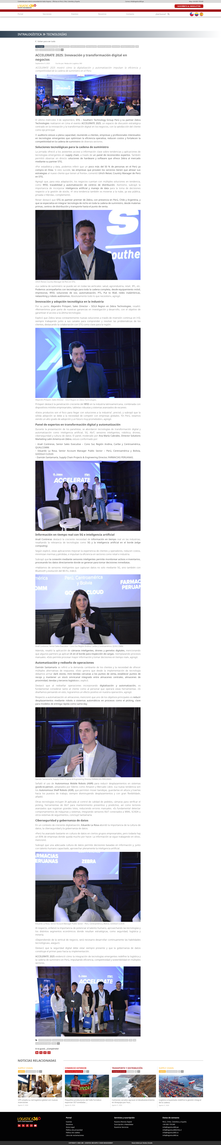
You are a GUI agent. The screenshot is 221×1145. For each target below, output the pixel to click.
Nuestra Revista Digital (123, 1122)
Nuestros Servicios (121, 1127)
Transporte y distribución (127, 1068)
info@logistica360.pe (137, 1)
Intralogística (30, 34)
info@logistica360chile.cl (172, 1130)
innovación (115, 46)
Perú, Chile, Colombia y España (174, 1122)
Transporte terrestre (119, 1071)
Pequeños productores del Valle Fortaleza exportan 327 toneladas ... (85, 1101)
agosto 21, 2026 (117, 1105)
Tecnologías (56, 34)
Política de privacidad (74, 1130)
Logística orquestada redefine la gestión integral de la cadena (180, 1101)
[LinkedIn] (36, 1052)
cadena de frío (30, 1071)
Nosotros (69, 1124)
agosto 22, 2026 (70, 1105)
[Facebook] (45, 1052)
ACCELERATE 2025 (51, 46)
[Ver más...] (37, 1071)
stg (37, 50)
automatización (64, 46)
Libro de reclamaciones (75, 1135)
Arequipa (130, 1071)
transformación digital (47, 50)
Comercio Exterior (75, 1068)
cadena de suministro (78, 46)
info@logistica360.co (170, 1132)
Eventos (69, 1122)
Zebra (58, 50)
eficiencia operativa (104, 46)
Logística (21, 1071)
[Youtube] (35, 1125)
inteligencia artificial (127, 46)
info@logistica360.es (170, 1135)
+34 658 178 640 (198, 1)
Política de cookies (73, 1132)
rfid (137, 46)
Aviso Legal (70, 1127)
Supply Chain (25, 1068)
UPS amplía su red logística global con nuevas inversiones (38, 1101)
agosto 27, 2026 (23, 1105)
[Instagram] (49, 1052)
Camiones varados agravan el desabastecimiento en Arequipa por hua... (133, 1101)
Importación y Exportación (74, 1071)
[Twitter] (40, 1052)
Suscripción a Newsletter (123, 1124)
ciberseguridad (91, 46)
